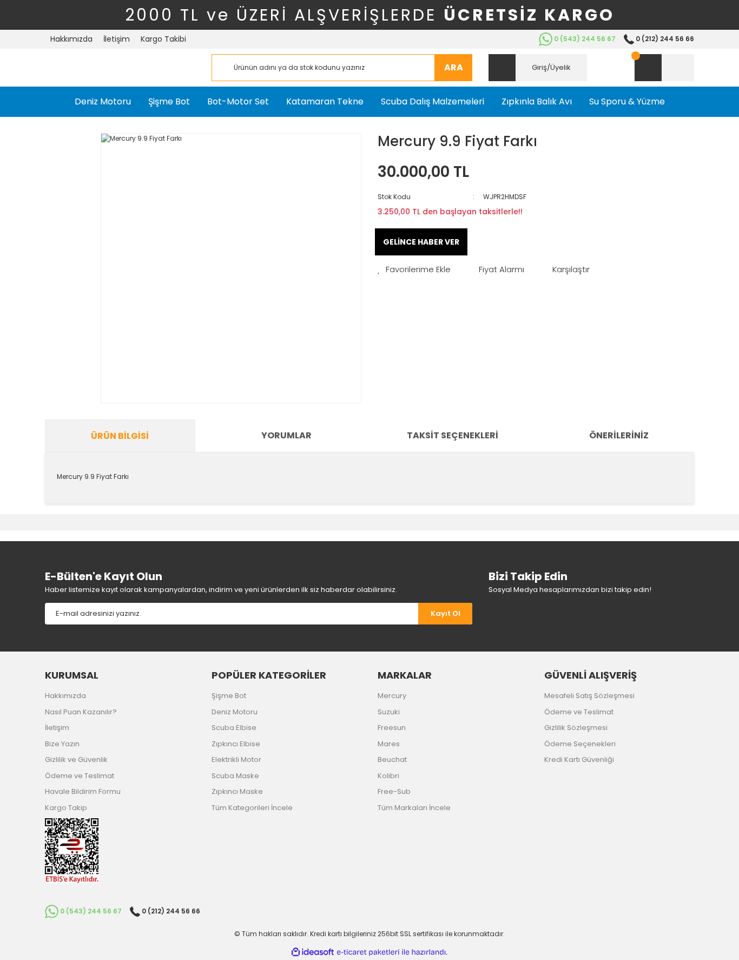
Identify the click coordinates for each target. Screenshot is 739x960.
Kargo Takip (66, 808)
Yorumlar (286, 435)
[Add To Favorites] (414, 270)
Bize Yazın (62, 744)
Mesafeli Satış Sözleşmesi (589, 696)
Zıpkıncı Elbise (236, 744)
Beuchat (392, 759)
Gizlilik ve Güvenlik (76, 759)
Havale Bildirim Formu (83, 791)
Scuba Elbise (234, 727)
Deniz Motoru (235, 712)
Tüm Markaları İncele (414, 808)
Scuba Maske (235, 776)
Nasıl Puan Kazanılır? (81, 712)
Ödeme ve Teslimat (79, 776)
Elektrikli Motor (236, 759)
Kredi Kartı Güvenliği (579, 759)
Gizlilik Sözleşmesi (576, 727)
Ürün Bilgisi (120, 436)
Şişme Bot (229, 696)
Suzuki (389, 712)
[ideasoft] (312, 952)
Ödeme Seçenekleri (580, 744)
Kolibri (388, 776)
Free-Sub (394, 791)
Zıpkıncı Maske (237, 791)
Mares (389, 744)
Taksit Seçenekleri (452, 435)
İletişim (116, 39)
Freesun (392, 727)
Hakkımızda (71, 39)
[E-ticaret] (368, 952)
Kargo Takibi (163, 39)
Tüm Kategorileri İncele (252, 808)
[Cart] (664, 67)
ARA (453, 67)
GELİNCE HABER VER (421, 241)
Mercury (392, 696)
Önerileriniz (619, 435)
